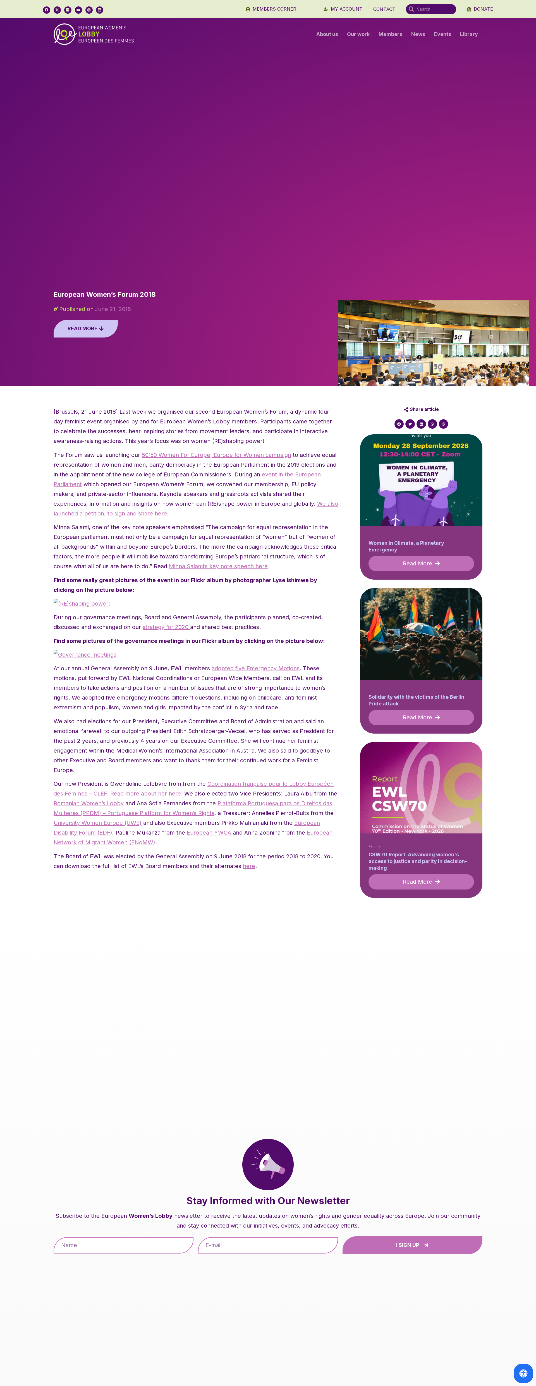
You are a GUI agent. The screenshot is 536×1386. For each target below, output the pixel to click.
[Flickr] (67, 10)
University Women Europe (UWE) (98, 822)
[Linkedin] (99, 10)
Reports (375, 846)
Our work (358, 34)
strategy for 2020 (166, 627)
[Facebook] (46, 10)
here (249, 866)
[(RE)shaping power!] (82, 603)
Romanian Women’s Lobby (89, 803)
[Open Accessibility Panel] (523, 1373)
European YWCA (209, 832)
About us (327, 34)
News (418, 34)
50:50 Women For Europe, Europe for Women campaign (216, 455)
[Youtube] (78, 10)
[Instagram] (89, 10)
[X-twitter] (57, 10)
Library (469, 34)
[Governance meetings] (85, 654)
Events (442, 34)
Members (390, 34)
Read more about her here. (146, 793)
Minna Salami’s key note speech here (218, 566)
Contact (384, 9)
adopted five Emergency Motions (256, 668)
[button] (399, 424)
